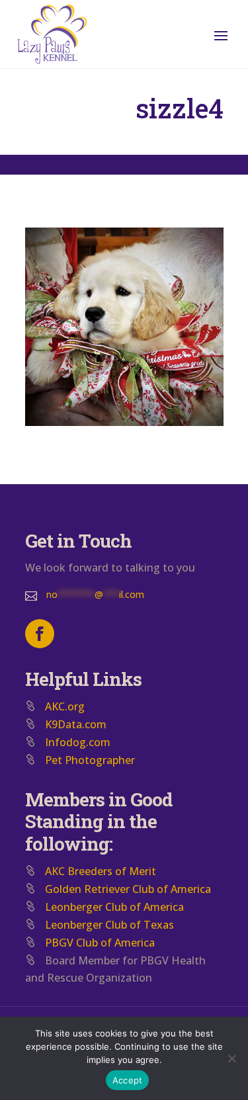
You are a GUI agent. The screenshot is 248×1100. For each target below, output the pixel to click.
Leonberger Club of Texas (109, 924)
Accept (127, 1080)
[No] (231, 1058)
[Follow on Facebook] (39, 633)
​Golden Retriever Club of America (128, 889)
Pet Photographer (90, 760)
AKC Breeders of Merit (100, 871)
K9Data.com (75, 724)
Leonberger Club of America (114, 907)
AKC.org (65, 706)
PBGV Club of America (100, 942)
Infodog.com (77, 742)
